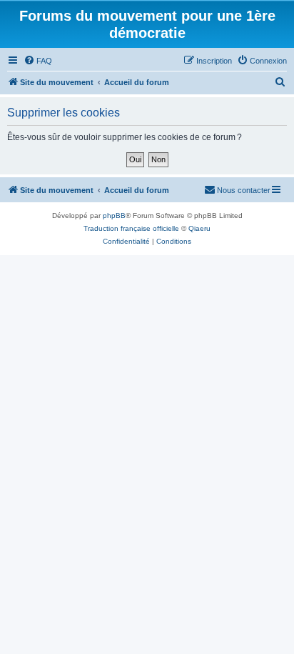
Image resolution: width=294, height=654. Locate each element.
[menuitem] (38, 60)
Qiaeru (199, 228)
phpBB (114, 215)
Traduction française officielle (131, 228)
